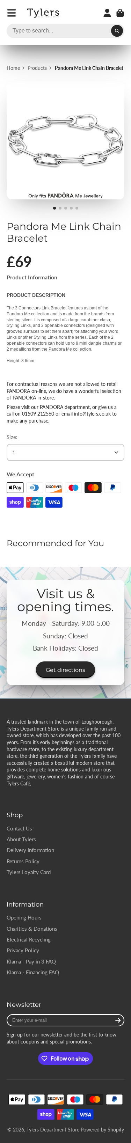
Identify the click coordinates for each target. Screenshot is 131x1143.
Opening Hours (24, 917)
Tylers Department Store (53, 1130)
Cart (120, 13)
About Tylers (21, 839)
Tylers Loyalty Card (29, 872)
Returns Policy (23, 861)
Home (13, 68)
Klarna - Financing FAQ (33, 972)
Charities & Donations (32, 928)
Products (37, 68)
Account (107, 13)
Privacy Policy (23, 950)
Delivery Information (30, 850)
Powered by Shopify (102, 1130)
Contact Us (19, 828)
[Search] (117, 31)
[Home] (43, 13)
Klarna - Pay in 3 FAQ (31, 961)
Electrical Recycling (29, 939)
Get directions (65, 669)
